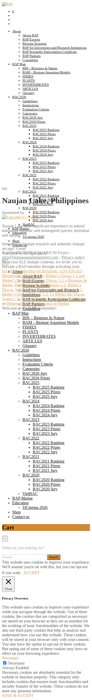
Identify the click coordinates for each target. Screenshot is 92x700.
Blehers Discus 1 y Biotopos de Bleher (37, 303)
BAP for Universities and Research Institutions (54, 48)
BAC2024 (29, 142)
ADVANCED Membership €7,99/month (42, 273)
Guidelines (30, 101)
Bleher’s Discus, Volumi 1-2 (25, 294)
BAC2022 (29, 175)
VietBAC (30, 493)
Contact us (20, 517)
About (16, 31)
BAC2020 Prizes (46, 484)
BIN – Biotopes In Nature (39, 68)
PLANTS (28, 80)
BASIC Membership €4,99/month (29, 271)
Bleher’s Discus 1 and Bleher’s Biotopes (54, 299)
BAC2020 (30, 475)
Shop (16, 512)
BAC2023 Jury (43, 171)
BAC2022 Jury (45, 452)
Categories (29, 113)
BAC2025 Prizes (44, 134)
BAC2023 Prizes (44, 167)
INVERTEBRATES (35, 85)
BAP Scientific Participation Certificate (49, 52)
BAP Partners (31, 56)
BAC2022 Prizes (44, 183)
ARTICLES (30, 89)
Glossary (28, 93)
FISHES (27, 76)
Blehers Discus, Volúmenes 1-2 (40, 285)
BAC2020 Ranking (48, 480)
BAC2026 (19, 97)
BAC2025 (29, 126)
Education (20, 503)
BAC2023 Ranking (46, 163)
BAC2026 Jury (32, 117)
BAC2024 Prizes (44, 150)
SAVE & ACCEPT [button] (17, 695)
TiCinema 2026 (35, 507)
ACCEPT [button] (32, 573)
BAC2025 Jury (43, 138)
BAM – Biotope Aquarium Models (46, 72)
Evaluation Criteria (35, 109)
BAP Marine (22, 498)
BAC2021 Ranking (48, 461)
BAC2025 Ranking (46, 130)
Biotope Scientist (34, 43)
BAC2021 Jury (45, 470)
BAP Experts (31, 39)
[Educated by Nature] (20, 217)
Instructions (30, 105)
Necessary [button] (10, 658)
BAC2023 (29, 159)
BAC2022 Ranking (46, 179)
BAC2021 (30, 456)
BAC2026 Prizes (33, 122)
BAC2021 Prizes (46, 466)
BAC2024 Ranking (46, 146)
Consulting (30, 60)
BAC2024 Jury (43, 154)
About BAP (30, 35)
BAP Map (19, 64)
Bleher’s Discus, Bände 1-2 (60, 289)
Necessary (16, 663)
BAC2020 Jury (45, 489)
